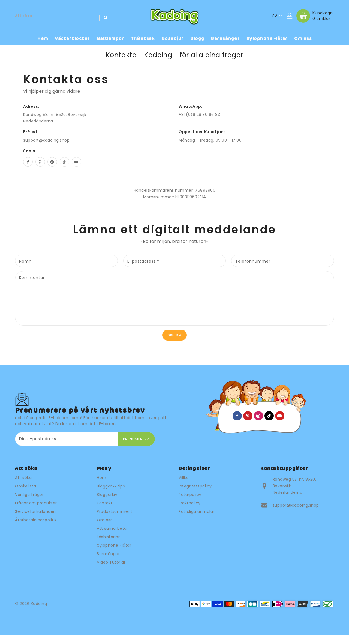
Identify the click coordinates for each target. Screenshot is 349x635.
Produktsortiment (114, 511)
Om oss (104, 520)
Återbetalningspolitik (36, 520)
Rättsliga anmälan (197, 511)
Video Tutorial (111, 562)
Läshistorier (108, 537)
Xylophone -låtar (114, 545)
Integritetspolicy (195, 486)
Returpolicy (190, 494)
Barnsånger (108, 553)
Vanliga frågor (29, 494)
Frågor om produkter (36, 503)
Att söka (23, 477)
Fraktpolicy (190, 503)
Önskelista (25, 486)
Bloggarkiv (107, 494)
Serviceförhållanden (35, 511)
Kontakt (105, 503)
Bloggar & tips (111, 486)
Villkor (184, 477)
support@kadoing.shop (46, 140)
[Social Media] (28, 162)
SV (274, 16)
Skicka (174, 335)
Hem (101, 477)
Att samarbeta (112, 528)
